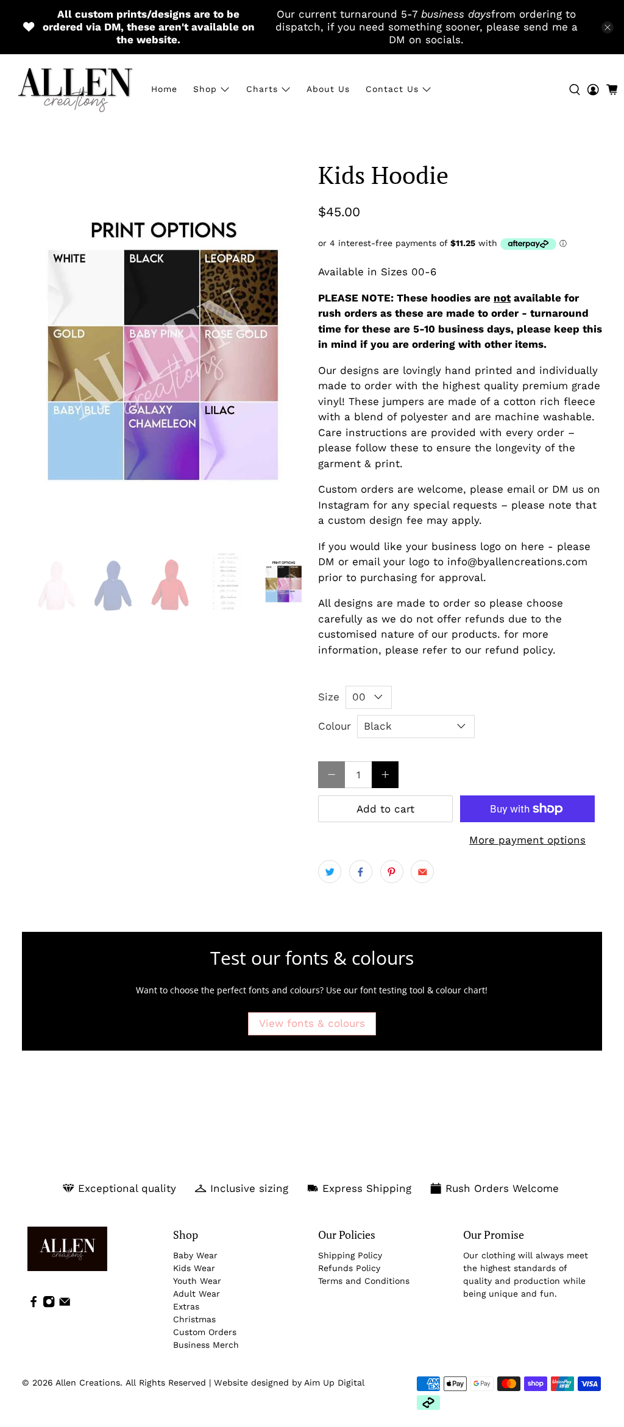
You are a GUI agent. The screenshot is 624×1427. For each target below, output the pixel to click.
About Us (328, 89)
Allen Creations (87, 1382)
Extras (186, 1306)
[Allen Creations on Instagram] (49, 1304)
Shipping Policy (350, 1255)
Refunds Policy (349, 1268)
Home (164, 89)
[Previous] (41, 350)
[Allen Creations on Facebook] (33, 1304)
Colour (334, 726)
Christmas (194, 1319)
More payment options (527, 840)
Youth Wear (197, 1281)
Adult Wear (196, 1293)
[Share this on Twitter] (329, 871)
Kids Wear (194, 1268)
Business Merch (206, 1345)
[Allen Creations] (75, 89)
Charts (262, 89)
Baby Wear (195, 1255)
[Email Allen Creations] (64, 1304)
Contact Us (392, 89)
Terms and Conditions (364, 1281)
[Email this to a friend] (422, 871)
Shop (205, 89)
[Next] (286, 350)
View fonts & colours (312, 1023)
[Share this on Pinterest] (391, 871)
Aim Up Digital (334, 1382)
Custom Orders (204, 1332)
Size (328, 697)
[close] (607, 27)
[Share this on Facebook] (360, 871)
